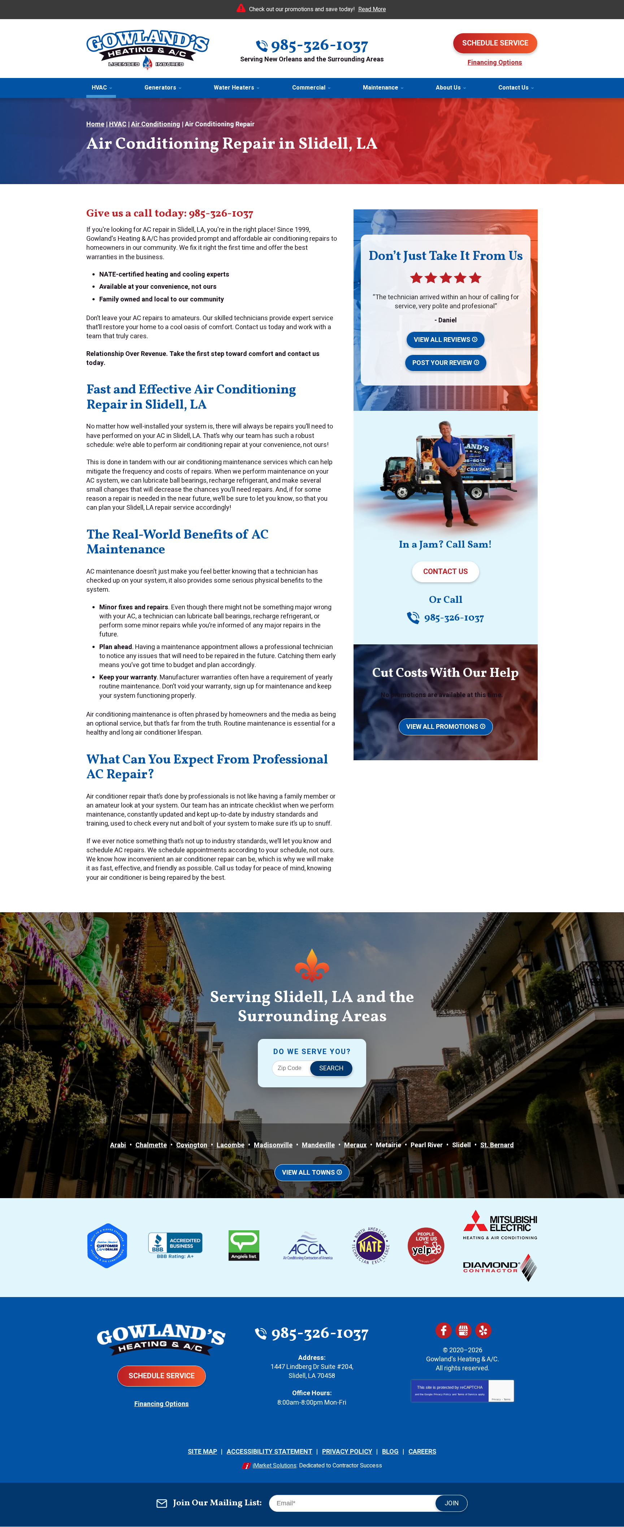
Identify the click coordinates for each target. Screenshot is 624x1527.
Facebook (444, 1330)
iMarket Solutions (274, 1465)
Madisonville (273, 1145)
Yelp (483, 1330)
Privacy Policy (442, 1394)
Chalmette (151, 1145)
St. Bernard (497, 1145)
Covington (191, 1145)
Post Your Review (442, 363)
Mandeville (318, 1145)
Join (452, 1503)
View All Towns (308, 1173)
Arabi (118, 1145)
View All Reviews (442, 340)
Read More (372, 9)
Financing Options (495, 63)
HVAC (117, 124)
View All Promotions (442, 727)
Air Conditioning (155, 124)
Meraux (355, 1145)
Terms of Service (467, 1394)
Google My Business (463, 1330)
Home (95, 124)
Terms (507, 1399)
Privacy (496, 1399)
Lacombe (230, 1145)
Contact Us (445, 571)
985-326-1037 (319, 45)
